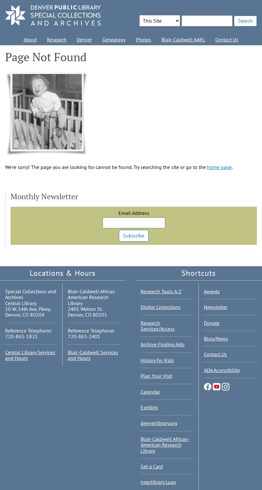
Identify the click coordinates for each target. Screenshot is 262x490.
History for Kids (157, 360)
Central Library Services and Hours (30, 355)
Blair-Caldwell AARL (183, 39)
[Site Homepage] (53, 15)
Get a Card (152, 466)
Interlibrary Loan (158, 482)
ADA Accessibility (222, 370)
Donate (212, 323)
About (30, 39)
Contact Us (226, 39)
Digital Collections (161, 307)
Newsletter (215, 307)
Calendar (150, 392)
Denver (84, 39)
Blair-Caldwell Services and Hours (93, 355)
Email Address (134, 213)
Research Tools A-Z (161, 291)
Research (56, 39)
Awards (212, 291)
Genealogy (114, 39)
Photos (143, 39)
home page (219, 167)
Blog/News (216, 338)
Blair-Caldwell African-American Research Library (165, 445)
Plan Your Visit (156, 376)
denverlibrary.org (159, 423)
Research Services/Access (158, 326)
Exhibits (149, 407)
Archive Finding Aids (163, 344)
